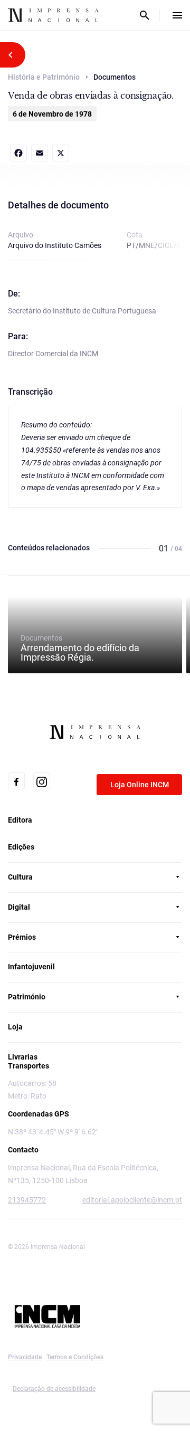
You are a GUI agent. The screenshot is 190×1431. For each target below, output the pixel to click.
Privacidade (25, 1357)
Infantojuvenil (31, 966)
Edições (21, 847)
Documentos (80, 648)
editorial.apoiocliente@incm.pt (132, 1200)
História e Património (44, 77)
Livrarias (22, 1057)
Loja (15, 1027)
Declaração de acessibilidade (54, 1388)
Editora (20, 820)
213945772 (27, 1200)
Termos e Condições (74, 1357)
